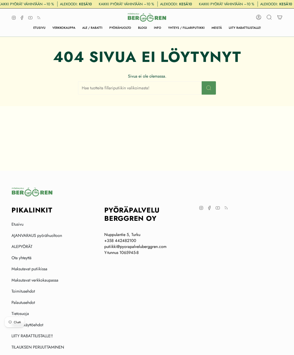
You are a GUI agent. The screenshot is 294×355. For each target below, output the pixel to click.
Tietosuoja (20, 314)
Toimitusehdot (23, 291)
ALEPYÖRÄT (21, 247)
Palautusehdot (23, 303)
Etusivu (17, 224)
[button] (64, 28)
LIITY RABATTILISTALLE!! (32, 336)
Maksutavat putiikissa (29, 269)
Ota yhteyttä (21, 258)
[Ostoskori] (279, 17)
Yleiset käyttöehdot (27, 325)
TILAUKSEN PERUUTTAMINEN (37, 347)
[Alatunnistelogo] (32, 191)
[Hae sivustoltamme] (209, 88)
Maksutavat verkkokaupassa (34, 280)
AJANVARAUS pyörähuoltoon (36, 236)
